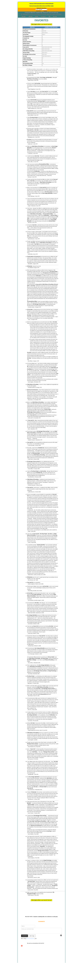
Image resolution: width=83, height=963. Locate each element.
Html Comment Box (30, 938)
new (36, 16)
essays (43, 16)
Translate (45, 10)
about (30, 16)
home (24, 16)
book (55, 16)
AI (49, 16)
